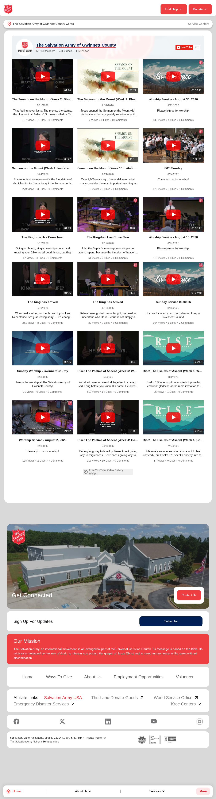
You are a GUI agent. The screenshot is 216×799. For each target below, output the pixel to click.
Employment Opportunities (138, 677)
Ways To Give (59, 677)
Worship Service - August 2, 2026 (42, 440)
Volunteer (185, 677)
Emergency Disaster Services (45, 703)
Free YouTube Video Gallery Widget (106, 472)
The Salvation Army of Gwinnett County (76, 45)
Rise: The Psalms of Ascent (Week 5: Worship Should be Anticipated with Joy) (108, 371)
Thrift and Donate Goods (117, 697)
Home (28, 677)
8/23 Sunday (173, 168)
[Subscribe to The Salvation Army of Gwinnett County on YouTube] (188, 47)
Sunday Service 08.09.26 (173, 302)
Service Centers (198, 23)
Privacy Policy (94, 737)
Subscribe (171, 621)
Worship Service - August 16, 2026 (173, 237)
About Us (83, 791)
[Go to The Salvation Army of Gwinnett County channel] (24, 47)
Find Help (171, 9)
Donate (198, 9)
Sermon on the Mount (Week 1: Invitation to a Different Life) (42, 168)
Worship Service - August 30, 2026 (173, 99)
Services (157, 791)
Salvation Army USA (63, 697)
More (203, 791)
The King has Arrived (43, 302)
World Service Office (176, 697)
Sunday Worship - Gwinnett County (42, 371)
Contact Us (189, 595)
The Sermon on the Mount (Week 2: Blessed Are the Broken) (108, 99)
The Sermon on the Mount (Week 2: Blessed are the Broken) (42, 99)
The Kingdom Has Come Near (43, 237)
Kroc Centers (186, 703)
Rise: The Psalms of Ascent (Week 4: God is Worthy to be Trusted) (108, 440)
